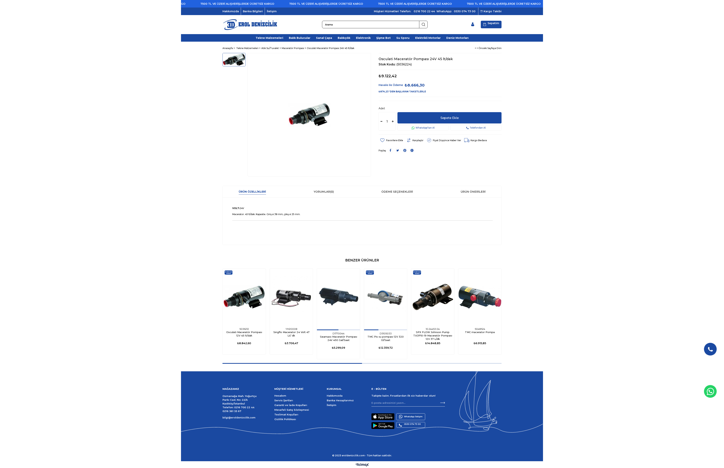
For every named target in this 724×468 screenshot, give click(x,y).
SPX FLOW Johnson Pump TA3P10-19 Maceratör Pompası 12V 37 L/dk (432, 335)
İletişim (272, 11)
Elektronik (363, 38)
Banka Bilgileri (253, 11)
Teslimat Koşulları (286, 414)
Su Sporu (403, 38)
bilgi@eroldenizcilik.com (238, 417)
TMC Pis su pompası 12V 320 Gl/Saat (385, 338)
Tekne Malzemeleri (269, 38)
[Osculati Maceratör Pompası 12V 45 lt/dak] (244, 297)
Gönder (442, 403)
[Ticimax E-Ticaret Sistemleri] (362, 465)
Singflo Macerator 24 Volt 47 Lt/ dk (291, 334)
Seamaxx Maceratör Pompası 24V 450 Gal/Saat (338, 338)
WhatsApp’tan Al (425, 127)
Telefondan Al (478, 127)
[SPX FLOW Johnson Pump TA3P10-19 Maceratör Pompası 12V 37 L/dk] (432, 297)
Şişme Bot (383, 38)
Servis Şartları (283, 400)
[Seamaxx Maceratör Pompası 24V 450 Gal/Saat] (338, 297)
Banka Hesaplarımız (340, 400)
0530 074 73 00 (465, 11)
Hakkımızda (230, 11)
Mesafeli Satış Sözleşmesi (291, 409)
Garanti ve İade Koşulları (290, 405)
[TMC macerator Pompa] (479, 297)
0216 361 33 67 (231, 411)
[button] (327, 329)
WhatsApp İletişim (413, 416)
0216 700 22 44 (424, 11)
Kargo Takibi (493, 11)
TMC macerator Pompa (480, 332)
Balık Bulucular (299, 38)
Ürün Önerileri (473, 191)
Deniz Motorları (457, 38)
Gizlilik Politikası (285, 419)
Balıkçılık (344, 38)
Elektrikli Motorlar (428, 38)
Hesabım (280, 395)
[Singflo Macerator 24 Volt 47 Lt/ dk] (291, 297)
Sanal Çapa (324, 38)
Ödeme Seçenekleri (397, 191)
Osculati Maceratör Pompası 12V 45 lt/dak (244, 334)
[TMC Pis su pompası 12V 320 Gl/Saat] (385, 297)
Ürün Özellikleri (252, 191)
